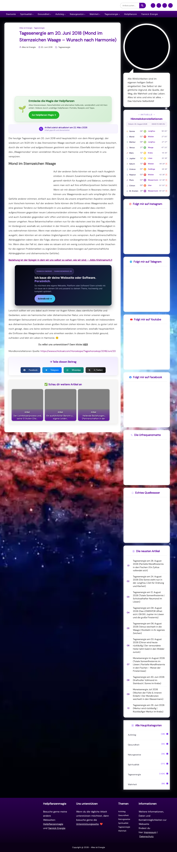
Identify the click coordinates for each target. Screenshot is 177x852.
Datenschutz (146, 836)
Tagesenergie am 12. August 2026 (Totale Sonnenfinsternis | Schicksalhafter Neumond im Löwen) (148, 597)
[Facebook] (153, 6)
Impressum (150, 832)
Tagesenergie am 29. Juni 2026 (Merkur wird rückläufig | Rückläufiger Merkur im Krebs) (148, 708)
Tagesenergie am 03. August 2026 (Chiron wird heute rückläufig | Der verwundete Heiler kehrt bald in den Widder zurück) (148, 646)
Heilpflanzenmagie (53, 824)
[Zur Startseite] (23, 820)
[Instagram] (159, 6)
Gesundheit (44, 14)
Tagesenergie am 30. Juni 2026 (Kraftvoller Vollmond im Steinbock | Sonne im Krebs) (148, 680)
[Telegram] (164, 6)
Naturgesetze (77, 14)
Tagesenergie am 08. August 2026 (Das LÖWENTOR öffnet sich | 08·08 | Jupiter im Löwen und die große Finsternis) (148, 613)
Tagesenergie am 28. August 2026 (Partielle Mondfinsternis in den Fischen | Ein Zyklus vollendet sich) (148, 565)
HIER (85, 344)
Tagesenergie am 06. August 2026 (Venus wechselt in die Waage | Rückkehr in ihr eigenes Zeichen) (149, 628)
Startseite (11, 14)
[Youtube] (170, 6)
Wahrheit (94, 14)
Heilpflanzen (130, 14)
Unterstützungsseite (87, 824)
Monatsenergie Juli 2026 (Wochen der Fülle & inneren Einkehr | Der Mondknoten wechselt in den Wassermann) (148, 694)
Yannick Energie (149, 14)
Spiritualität (26, 14)
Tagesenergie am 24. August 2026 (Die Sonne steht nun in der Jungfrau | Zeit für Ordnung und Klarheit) (148, 581)
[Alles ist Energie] (25, 5)
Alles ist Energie (25, 28)
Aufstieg (59, 14)
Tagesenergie (111, 14)
